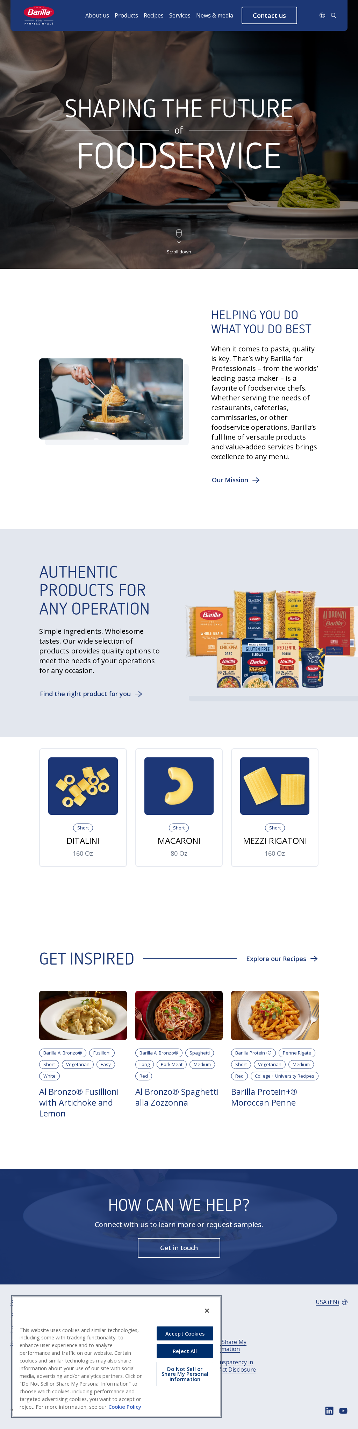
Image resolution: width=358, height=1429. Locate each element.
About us (97, 15)
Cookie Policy (124, 1406)
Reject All (185, 1350)
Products (126, 15)
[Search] (333, 15)
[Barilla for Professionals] (39, 15)
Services (180, 15)
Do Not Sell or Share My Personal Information (214, 1345)
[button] (269, 15)
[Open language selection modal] (322, 15)
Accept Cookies (185, 1333)
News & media (214, 15)
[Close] (207, 1310)
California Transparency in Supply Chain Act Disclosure (219, 1366)
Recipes (154, 15)
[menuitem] (100, 15)
